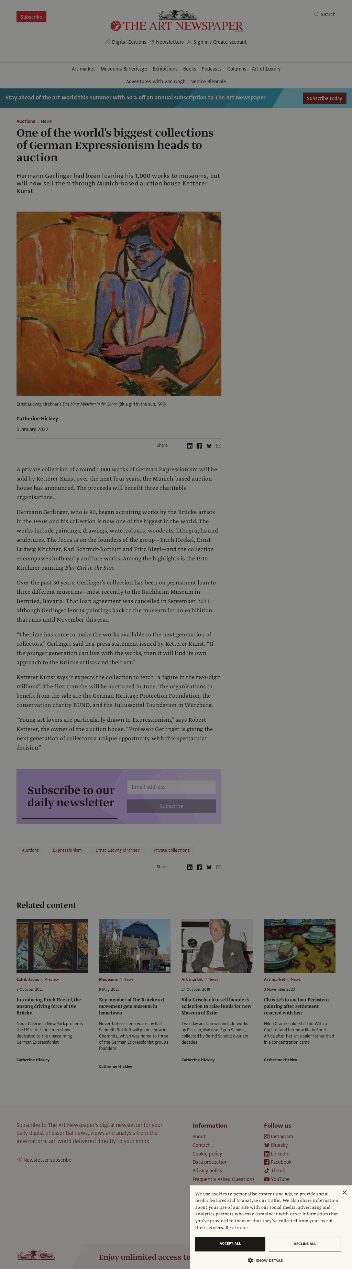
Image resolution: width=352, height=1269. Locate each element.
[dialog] (271, 1227)
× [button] (344, 1192)
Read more (237, 1228)
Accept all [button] (230, 1243)
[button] (268, 1260)
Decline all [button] (305, 1243)
